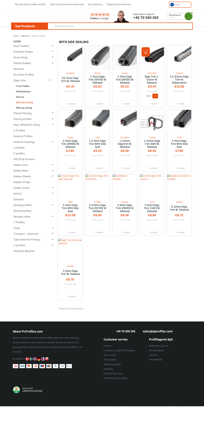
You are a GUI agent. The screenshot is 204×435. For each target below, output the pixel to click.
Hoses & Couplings (24, 142)
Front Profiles (22, 86)
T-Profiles (19, 222)
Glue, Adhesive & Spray (27, 124)
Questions (108, 368)
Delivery (107, 345)
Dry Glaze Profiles (24, 74)
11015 (152, 202)
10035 (70, 202)
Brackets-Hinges (23, 51)
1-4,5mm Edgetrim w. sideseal (125, 143)
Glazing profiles (22, 119)
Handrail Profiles (23, 136)
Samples (19, 199)
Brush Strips (21, 57)
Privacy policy (110, 359)
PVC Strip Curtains (24, 159)
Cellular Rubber (22, 63)
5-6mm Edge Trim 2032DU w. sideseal (125, 208)
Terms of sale (110, 355)
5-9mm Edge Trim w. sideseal (70, 272)
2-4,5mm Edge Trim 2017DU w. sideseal (97, 208)
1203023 (152, 137)
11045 (97, 137)
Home (17, 41)
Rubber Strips (21, 188)
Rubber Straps (22, 182)
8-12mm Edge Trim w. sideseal (179, 208)
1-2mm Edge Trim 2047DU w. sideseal (97, 79)
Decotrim (19, 69)
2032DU (125, 202)
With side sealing (24, 102)
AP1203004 (152, 73)
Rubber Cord (21, 165)
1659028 (179, 73)
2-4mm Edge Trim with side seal (179, 143)
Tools (17, 228)
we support (27, 388)
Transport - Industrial (26, 234)
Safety (18, 193)
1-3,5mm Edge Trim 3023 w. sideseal (152, 143)
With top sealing (24, 107)
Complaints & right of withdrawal (119, 350)
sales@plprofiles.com (158, 331)
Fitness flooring (23, 113)
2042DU (125, 73)
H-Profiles (19, 130)
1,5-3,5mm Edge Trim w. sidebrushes (179, 79)
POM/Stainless (23, 91)
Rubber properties (112, 364)
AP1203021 (124, 137)
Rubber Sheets (22, 176)
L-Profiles (19, 147)
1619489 (70, 266)
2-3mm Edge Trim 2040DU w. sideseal (70, 143)
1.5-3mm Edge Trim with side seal (97, 143)
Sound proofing (22, 211)
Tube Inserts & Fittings (27, 239)
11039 (179, 137)
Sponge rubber (22, 216)
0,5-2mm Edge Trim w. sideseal (70, 80)
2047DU (97, 73)
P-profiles (19, 153)
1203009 (97, 202)
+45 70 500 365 (146, 17)
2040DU (70, 137)
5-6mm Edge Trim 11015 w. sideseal (152, 208)
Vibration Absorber (24, 251)
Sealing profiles (23, 205)
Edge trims (20, 80)
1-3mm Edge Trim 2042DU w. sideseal (125, 79)
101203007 (70, 73)
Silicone (20, 96)
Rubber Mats (21, 170)
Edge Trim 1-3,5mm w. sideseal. (152, 79)
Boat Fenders (21, 46)
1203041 (179, 202)
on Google (99, 18)
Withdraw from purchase (115, 378)
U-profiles (19, 245)
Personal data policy (113, 373)
